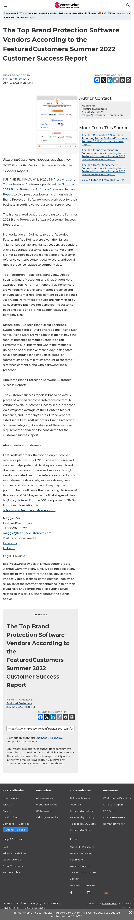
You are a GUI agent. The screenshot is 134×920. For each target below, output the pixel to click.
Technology (29, 741)
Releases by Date (80, 830)
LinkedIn (9, 548)
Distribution (10, 817)
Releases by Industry (82, 811)
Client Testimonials (14, 866)
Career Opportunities (83, 872)
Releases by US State (83, 823)
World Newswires (46, 804)
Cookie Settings (34, 907)
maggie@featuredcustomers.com (27, 533)
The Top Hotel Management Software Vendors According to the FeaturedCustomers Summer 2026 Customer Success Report (104, 169)
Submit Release (15, 829)
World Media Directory (85, 13)
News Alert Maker (114, 823)
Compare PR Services (16, 823)
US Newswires (44, 811)
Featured (75, 804)
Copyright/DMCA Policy (45, 903)
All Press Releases (80, 798)
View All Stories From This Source (103, 180)
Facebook (10, 543)
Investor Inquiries (80, 866)
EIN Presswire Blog (81, 853)
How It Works (11, 798)
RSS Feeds (109, 811)
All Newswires (44, 798)
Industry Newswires (47, 817)
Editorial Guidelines (14, 853)
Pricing (7, 811)
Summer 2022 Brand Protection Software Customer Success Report (39, 189)
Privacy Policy (11, 907)
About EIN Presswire (82, 846)
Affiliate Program (113, 804)
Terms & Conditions (14, 903)
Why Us (7, 804)
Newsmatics (109, 903)
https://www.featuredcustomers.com (29, 510)
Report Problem (13, 872)
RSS (104, 13)
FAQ (5, 846)
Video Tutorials (12, 859)
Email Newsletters (120, 13)
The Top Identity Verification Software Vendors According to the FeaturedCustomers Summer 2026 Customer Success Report (104, 154)
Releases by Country (82, 817)
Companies (13, 741)
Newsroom (76, 859)
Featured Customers (16, 79)
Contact (75, 878)
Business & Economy (48, 737)
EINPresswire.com (61, 179)
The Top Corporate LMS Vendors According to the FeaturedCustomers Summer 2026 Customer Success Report (105, 140)
